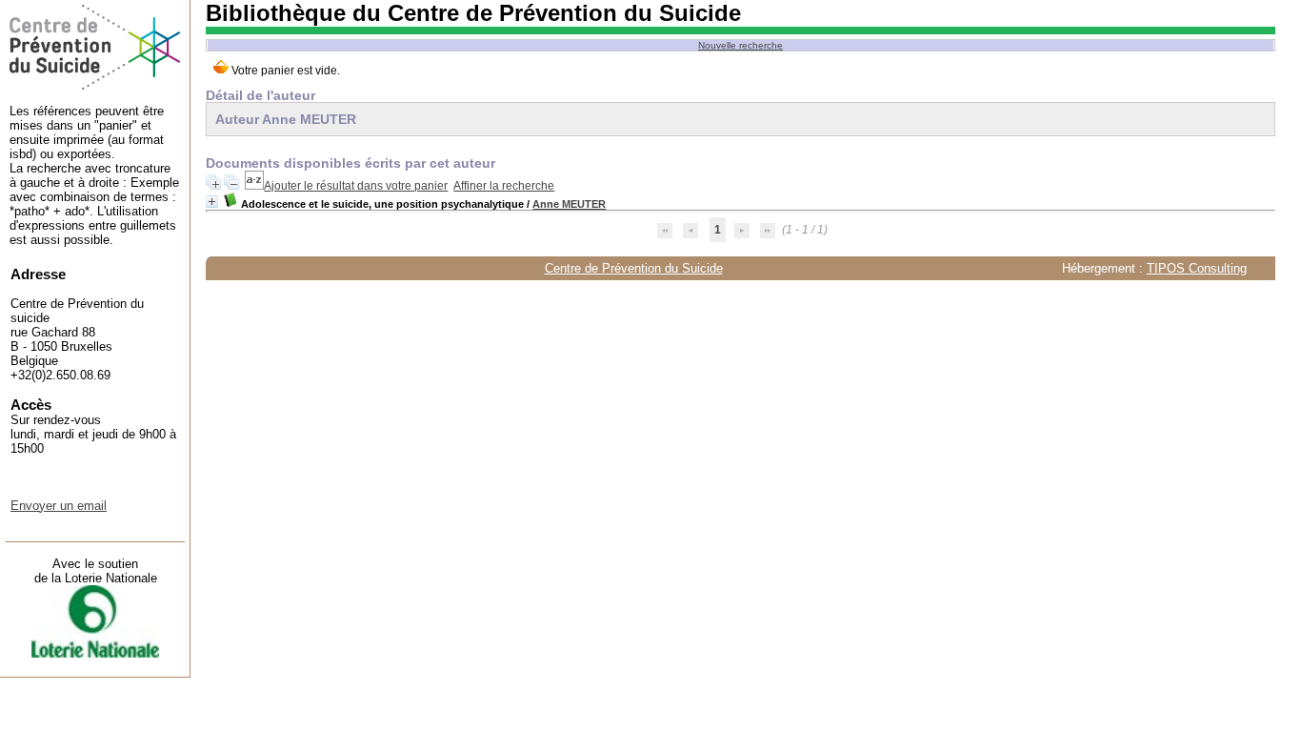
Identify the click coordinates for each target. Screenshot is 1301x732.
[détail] (212, 201)
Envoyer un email (58, 505)
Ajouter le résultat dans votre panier (356, 186)
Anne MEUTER (569, 204)
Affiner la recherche (503, 186)
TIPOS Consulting (1197, 268)
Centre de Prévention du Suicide (634, 268)
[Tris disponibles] (254, 186)
